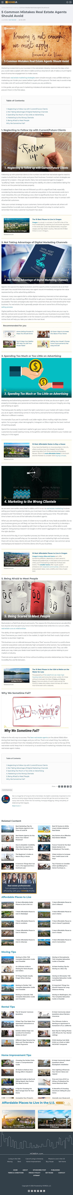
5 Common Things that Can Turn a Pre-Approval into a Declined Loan (25, 866)
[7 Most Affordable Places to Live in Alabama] (7, 933)
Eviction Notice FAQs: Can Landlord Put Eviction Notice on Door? (25, 1033)
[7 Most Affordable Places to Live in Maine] (44, 914)
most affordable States (52, 453)
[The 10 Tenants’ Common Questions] (7, 1015)
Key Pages (49, 1173)
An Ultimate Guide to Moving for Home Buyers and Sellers (24, 969)
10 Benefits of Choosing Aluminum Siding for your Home (61, 1091)
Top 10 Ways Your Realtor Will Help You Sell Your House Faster (24, 343)
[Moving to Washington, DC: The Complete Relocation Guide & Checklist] (44, 997)
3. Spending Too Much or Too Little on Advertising (25, 115)
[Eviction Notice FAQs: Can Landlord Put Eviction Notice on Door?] (7, 1033)
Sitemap (36, 1175)
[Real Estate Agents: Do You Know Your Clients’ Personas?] (7, 838)
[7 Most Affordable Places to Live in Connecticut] (44, 942)
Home (3, 7)
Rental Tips (8, 1006)
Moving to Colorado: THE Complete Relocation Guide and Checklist (25, 997)
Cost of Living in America (34, 1159)
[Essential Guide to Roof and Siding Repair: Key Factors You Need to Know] (7, 1082)
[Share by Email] (71, 786)
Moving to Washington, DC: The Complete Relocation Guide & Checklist (61, 997)
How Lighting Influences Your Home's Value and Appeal (60, 1072)
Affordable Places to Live (16, 897)
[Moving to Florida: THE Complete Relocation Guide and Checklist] (7, 988)
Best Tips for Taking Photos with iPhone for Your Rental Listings (61, 1033)
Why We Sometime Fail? (15, 123)
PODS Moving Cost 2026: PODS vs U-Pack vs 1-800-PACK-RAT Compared (61, 1042)
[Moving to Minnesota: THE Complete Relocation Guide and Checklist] (44, 978)
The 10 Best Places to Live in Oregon (46, 219)
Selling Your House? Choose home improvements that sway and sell (59, 343)
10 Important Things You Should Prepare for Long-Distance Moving (61, 987)
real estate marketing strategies (23, 78)
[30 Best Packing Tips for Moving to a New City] (44, 969)
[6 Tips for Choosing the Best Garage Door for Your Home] (7, 1091)
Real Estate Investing (12, 7)
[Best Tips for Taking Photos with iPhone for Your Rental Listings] (44, 1033)
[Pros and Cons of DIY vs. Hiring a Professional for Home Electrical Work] (44, 1082)
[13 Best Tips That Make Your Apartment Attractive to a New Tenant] (7, 1024)
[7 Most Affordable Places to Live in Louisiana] (7, 924)
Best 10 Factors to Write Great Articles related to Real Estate (60, 828)
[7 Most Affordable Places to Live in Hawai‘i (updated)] (44, 924)
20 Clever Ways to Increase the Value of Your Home (59, 332)
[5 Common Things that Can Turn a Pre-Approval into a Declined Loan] (7, 866)
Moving (9, 1161)
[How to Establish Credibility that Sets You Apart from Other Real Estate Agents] (7, 847)
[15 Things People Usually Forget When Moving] (7, 978)
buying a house (61, 455)
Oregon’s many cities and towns (43, 556)
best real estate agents (39, 737)
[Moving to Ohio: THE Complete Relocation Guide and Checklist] (7, 960)
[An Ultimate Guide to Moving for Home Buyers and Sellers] (7, 969)
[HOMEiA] (11, 2)
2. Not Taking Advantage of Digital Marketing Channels (27, 112)
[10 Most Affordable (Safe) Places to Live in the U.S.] (7, 905)
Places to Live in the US (56, 1159)
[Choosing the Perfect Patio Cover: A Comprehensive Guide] (7, 1063)
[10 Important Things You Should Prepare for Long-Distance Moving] (44, 988)
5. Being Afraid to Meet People (17, 120)
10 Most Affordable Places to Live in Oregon (49, 553)
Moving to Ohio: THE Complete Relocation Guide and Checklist (25, 959)
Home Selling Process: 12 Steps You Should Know (24, 332)
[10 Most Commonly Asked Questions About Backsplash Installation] (44, 1063)
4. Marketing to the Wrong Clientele (20, 118)
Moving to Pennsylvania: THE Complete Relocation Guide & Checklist (61, 959)
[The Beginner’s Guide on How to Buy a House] (7, 857)
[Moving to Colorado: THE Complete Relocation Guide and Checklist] (7, 997)
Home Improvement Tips (16, 1055)
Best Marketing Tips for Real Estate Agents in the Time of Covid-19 (24, 828)
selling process (7, 307)
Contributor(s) (7, 790)
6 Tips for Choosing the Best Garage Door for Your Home (25, 1091)
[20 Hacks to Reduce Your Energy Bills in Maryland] (7, 1072)
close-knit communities (50, 567)
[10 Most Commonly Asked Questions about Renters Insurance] (44, 1015)
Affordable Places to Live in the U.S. (28, 1103)
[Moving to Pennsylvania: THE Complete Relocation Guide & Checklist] (44, 960)
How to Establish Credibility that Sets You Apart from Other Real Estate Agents (25, 847)
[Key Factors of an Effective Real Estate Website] (44, 838)
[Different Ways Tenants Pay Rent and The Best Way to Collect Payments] (7, 1043)
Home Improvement (33, 1161)
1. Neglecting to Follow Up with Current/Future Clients (27, 109)
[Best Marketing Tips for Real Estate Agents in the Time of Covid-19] (7, 829)
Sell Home (62, 1161)
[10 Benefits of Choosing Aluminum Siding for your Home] (44, 1091)
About (25, 1170)
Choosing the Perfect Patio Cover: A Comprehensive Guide (25, 1062)
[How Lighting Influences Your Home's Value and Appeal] (44, 1072)
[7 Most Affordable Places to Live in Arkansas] (7, 942)
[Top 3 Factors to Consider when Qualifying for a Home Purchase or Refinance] (44, 866)
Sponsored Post (39, 1170)
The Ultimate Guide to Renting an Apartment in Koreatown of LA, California (61, 1023)
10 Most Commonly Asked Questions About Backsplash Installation (61, 1062)
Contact (61, 1173)
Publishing (55, 1170)
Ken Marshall (12, 20)
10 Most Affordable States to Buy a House (48, 444)
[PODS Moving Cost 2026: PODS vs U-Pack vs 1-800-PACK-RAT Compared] (44, 1043)
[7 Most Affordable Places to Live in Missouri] (44, 905)
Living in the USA (14, 1159)
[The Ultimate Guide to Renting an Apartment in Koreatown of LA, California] (44, 1024)
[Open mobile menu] (2, 2)
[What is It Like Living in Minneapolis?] (18, 1119)
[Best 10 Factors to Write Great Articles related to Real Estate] (44, 829)
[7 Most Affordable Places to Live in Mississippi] (7, 914)
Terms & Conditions (16, 1173)
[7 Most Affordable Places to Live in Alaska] (44, 933)
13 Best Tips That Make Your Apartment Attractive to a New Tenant (25, 1023)
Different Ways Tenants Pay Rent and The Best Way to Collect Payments (25, 1042)
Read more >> (16, 806)
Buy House (50, 1161)
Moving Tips (8, 952)
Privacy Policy (34, 1173)
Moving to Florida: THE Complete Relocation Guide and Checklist (25, 987)
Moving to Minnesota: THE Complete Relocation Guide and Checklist (61, 978)
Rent (19, 1161)
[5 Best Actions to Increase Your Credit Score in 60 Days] (44, 857)
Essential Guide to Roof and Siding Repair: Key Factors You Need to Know (25, 1081)
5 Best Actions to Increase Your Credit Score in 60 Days (61, 856)
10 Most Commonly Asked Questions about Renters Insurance (61, 1014)
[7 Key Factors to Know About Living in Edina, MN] (54, 1119)
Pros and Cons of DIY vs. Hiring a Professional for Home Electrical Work (60, 1081)
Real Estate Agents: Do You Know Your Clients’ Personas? (25, 838)
